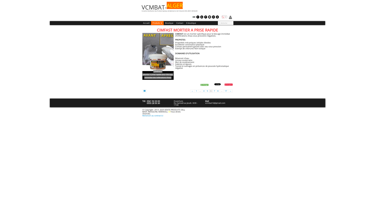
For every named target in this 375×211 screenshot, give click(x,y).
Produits (157, 23)
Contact (179, 23)
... (200, 91)
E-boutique (191, 23)
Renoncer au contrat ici (152, 115)
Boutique (169, 23)
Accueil (146, 23)
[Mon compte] (230, 17)
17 (226, 91)
